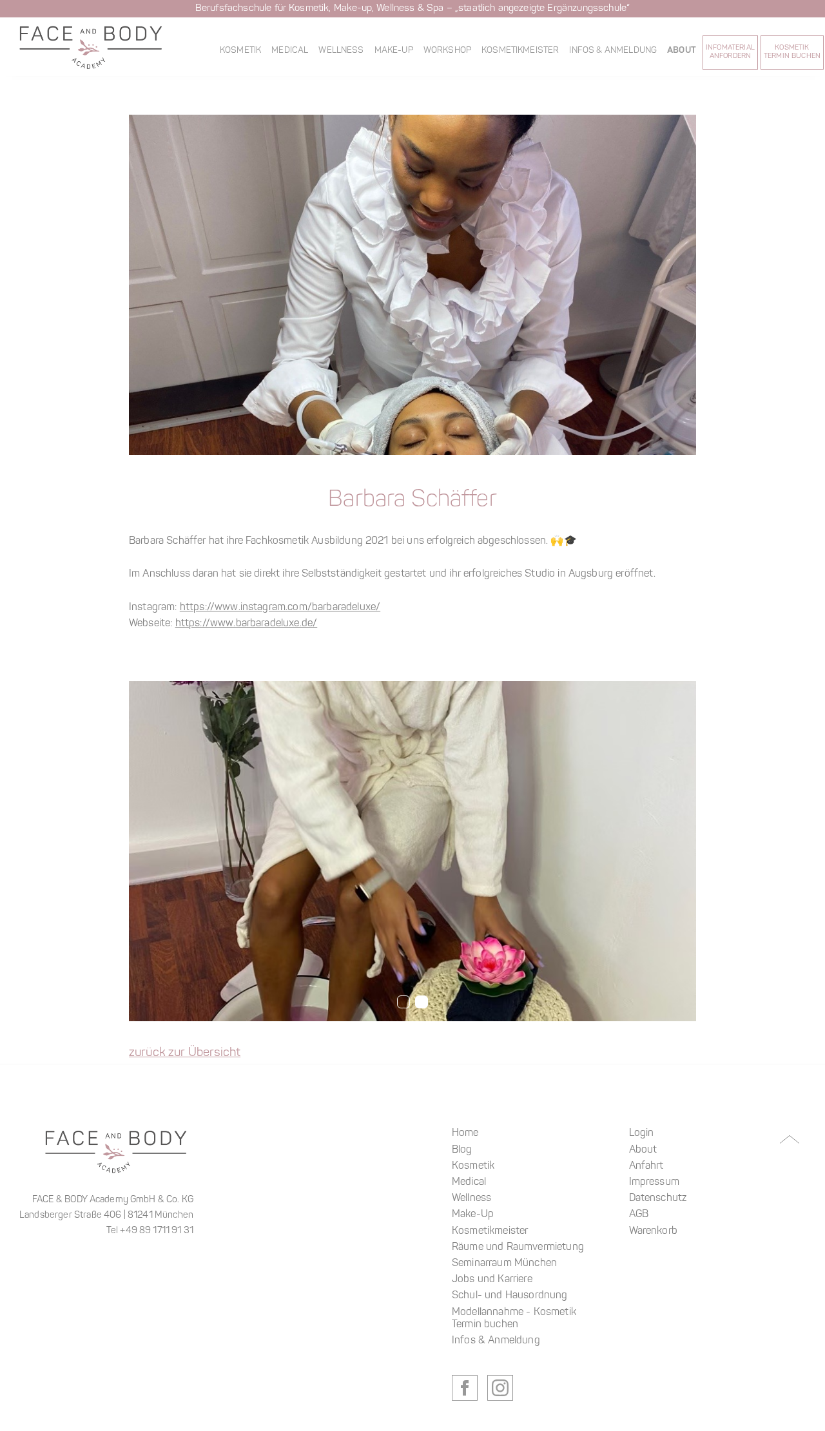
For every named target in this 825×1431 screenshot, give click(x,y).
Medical (289, 50)
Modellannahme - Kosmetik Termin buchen (514, 1318)
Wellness (341, 50)
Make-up (393, 50)
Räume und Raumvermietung (518, 1247)
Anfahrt (646, 1166)
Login (641, 1133)
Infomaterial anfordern (730, 52)
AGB (638, 1214)
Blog (462, 1150)
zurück (185, 1055)
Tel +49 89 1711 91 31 (149, 1231)
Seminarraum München (504, 1263)
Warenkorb (653, 1231)
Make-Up (473, 1214)
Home (465, 1133)
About (681, 50)
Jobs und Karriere (492, 1279)
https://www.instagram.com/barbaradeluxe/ (280, 607)
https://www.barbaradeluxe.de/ (246, 624)
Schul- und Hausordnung (510, 1296)
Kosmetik (240, 50)
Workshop (447, 50)
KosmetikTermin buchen (792, 52)
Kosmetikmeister (520, 50)
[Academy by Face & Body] (91, 46)
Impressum (654, 1182)
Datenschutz (658, 1198)
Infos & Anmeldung (613, 50)
